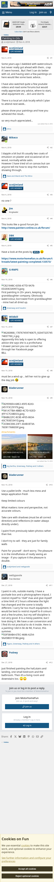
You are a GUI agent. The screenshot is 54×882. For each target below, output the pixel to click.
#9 (51, 398)
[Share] (47, 58)
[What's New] (50, 12)
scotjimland (9, 42)
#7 (51, 327)
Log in (28, 725)
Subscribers (19, 32)
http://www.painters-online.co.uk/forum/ (26, 227)
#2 (51, 147)
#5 (51, 245)
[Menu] (7, 12)
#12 (50, 662)
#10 (50, 485)
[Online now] (6, 141)
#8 (51, 370)
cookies (25, 845)
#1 (51, 58)
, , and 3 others (25, 466)
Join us (28, 706)
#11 (50, 585)
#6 (51, 279)
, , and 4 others (23, 644)
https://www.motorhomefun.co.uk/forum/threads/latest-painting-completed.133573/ (27, 260)
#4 (51, 218)
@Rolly (36, 252)
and (19, 176)
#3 (51, 194)
